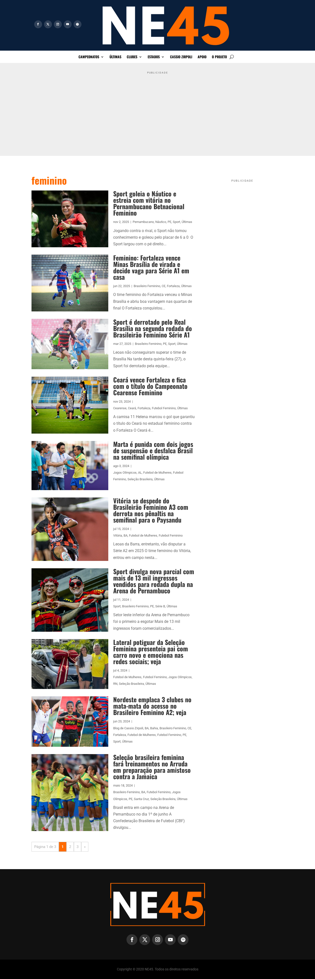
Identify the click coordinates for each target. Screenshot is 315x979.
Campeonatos (89, 57)
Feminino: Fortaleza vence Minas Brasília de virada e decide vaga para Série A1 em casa (151, 267)
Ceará (132, 408)
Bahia (154, 728)
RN (115, 684)
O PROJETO (219, 57)
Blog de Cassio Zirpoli (128, 728)
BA (125, 535)
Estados (154, 57)
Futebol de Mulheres (157, 472)
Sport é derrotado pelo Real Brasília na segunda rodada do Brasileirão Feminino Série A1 (152, 328)
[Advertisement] (158, 110)
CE (163, 286)
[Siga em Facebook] (38, 24)
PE (169, 222)
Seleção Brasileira (140, 479)
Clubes (132, 57)
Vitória (117, 535)
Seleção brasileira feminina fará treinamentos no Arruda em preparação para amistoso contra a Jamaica (152, 766)
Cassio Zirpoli (181, 57)
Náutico (160, 222)
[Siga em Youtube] (68, 24)
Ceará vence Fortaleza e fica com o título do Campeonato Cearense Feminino (150, 386)
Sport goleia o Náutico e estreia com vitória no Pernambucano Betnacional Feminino (148, 203)
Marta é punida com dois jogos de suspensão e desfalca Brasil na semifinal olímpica (153, 450)
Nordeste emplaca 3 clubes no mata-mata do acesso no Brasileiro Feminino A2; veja (152, 706)
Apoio (202, 57)
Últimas (115, 57)
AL (140, 472)
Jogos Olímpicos (125, 472)
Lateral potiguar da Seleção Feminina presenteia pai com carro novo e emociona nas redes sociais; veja (150, 651)
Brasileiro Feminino (147, 286)
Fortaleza (173, 286)
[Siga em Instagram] (58, 24)
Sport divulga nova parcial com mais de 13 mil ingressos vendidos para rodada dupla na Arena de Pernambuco (153, 581)
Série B (160, 606)
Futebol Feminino (164, 408)
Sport (176, 222)
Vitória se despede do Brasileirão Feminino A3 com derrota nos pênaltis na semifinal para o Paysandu (150, 510)
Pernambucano (143, 222)
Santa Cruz (141, 799)
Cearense (119, 408)
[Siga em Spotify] (77, 24)
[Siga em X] (48, 24)
